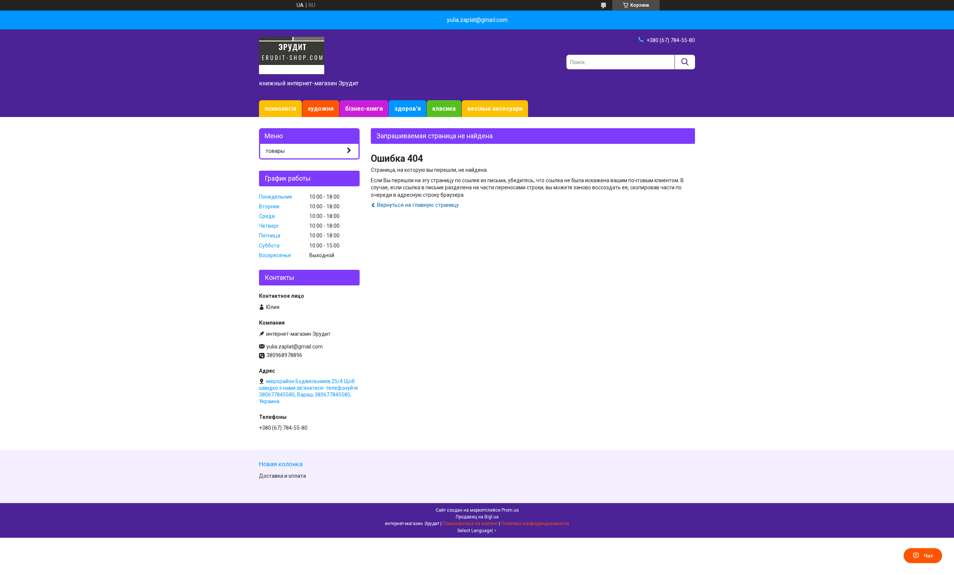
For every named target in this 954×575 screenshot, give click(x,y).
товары (275, 151)
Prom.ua (510, 510)
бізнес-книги (364, 108)
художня (321, 108)
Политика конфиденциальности (535, 523)
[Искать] (685, 62)
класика (444, 108)
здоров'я (407, 108)
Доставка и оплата (282, 476)
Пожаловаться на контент (470, 523)
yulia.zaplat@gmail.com (294, 347)
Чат (928, 556)
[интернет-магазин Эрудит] (291, 55)
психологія (280, 108)
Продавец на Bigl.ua (477, 516)
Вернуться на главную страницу (418, 205)
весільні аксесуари (494, 108)
